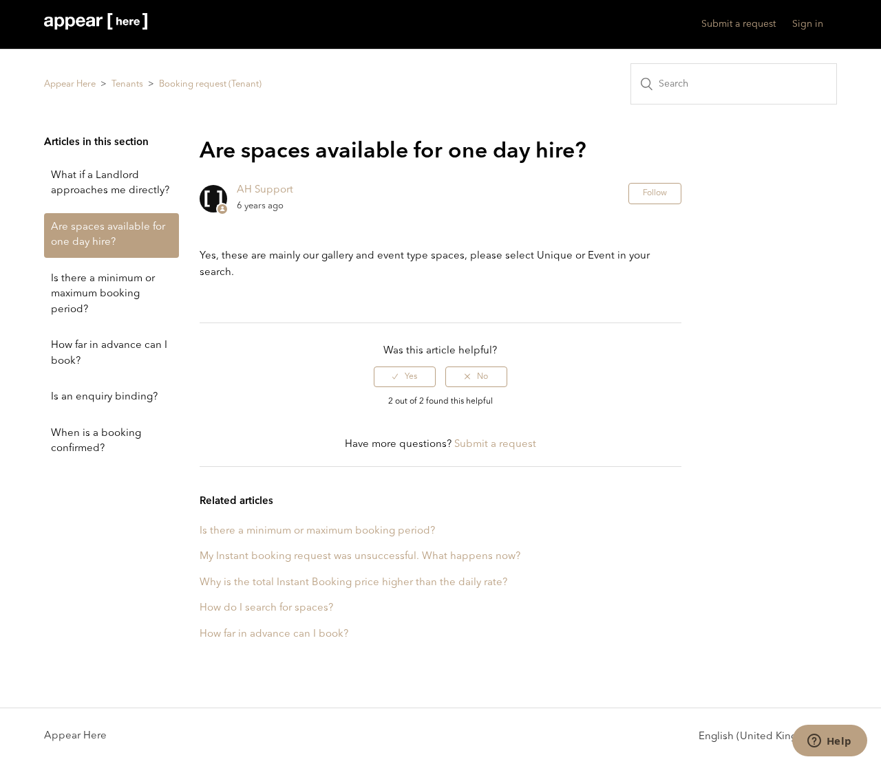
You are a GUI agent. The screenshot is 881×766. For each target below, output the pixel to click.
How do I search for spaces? (266, 608)
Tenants (127, 84)
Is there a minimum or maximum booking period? (103, 294)
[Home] (95, 27)
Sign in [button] (807, 24)
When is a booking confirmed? (96, 441)
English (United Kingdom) (762, 737)
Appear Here (70, 84)
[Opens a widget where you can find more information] (829, 742)
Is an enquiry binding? (104, 397)
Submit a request (738, 24)
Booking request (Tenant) (210, 84)
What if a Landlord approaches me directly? (110, 184)
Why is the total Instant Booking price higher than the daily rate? (353, 583)
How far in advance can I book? (109, 353)
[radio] (405, 376)
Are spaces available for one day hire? (108, 235)
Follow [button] (655, 193)
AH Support (265, 190)
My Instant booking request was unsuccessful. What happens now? (360, 556)
